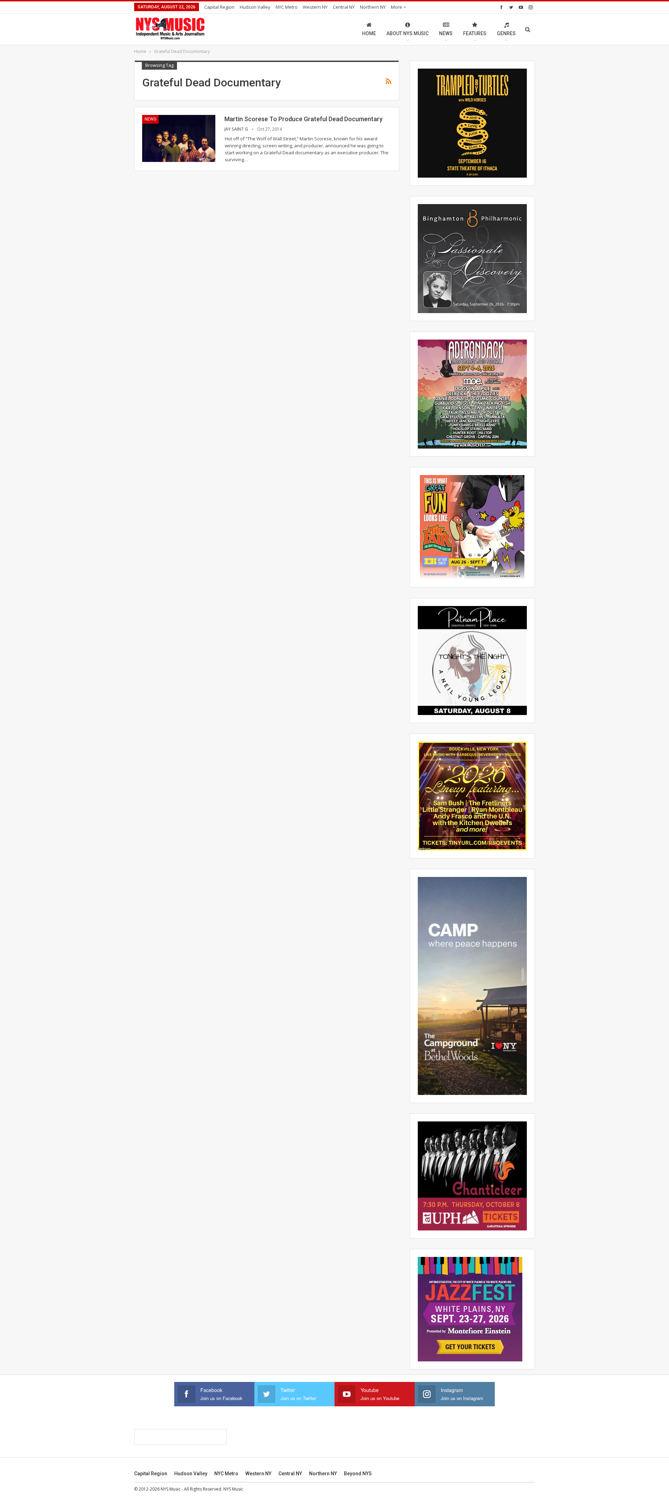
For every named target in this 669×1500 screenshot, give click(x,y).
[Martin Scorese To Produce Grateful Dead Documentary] (178, 138)
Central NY (344, 7)
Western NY (315, 7)
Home (369, 33)
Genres (506, 33)
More (397, 7)
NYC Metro (287, 7)
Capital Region (219, 7)
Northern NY (373, 7)
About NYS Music (407, 33)
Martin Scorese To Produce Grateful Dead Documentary (303, 119)
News (446, 33)
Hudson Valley (255, 7)
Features (474, 33)
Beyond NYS (358, 1473)
